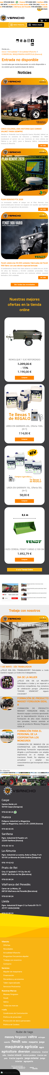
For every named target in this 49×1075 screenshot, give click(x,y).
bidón (24, 1042)
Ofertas (6, 945)
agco (41, 1047)
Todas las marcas (10, 1006)
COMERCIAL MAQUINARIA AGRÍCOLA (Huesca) (22, 54)
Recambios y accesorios (13, 979)
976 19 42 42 (8, 863)
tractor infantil (14, 1055)
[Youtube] (25, 40)
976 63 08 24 (7, 812)
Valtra (5, 1002)
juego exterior (32, 1058)
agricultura (9, 1051)
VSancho (5, 942)
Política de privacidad (12, 1017)
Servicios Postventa (11, 987)
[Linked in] (32, 44)
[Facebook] (32, 40)
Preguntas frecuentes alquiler (16, 956)
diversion (24, 1051)
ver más (43, 145)
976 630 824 (9, 2)
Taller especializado (11, 983)
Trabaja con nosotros (12, 960)
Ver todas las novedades (24, 284)
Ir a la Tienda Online (24, 570)
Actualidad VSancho (27, 52)
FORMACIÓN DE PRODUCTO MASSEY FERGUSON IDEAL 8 (32, 701)
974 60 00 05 (7, 829)
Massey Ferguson (10, 994)
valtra (32, 1037)
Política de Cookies (11, 1024)
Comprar (24, 377)
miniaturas (36, 1052)
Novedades (8, 949)
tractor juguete (16, 1058)
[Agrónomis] (21, 40)
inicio (4, 52)
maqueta (33, 1042)
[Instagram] (28, 40)
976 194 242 (34, 4)
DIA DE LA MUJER (27, 677)
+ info (4, 1010)
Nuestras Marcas (9, 991)
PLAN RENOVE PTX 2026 (12, 199)
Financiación (8, 975)
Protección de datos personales (16, 1021)
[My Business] (17, 40)
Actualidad (12, 52)
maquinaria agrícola (21, 1047)
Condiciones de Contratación (15, 1013)
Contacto (7, 964)
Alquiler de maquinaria (12, 972)
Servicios (5, 968)
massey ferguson (16, 1037)
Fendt (5, 998)
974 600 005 (31, 2)
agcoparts (28, 1061)
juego (42, 1042)
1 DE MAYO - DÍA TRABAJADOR (16, 667)
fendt (16, 1041)
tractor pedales (29, 1055)
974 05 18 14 (8, 846)
